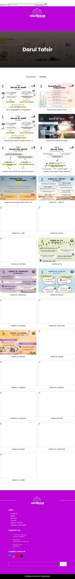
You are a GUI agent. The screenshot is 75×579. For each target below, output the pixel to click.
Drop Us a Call (17, 544)
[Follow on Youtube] (17, 556)
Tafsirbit (42, 77)
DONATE (14, 514)
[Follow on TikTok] (21, 556)
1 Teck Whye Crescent (20, 535)
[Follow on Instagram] (13, 556)
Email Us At (16, 540)
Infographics (31, 77)
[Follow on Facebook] (10, 556)
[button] (1, 1)
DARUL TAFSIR (17, 523)
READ (13, 516)
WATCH (14, 518)
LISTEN (13, 520)
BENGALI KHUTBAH (18, 525)
